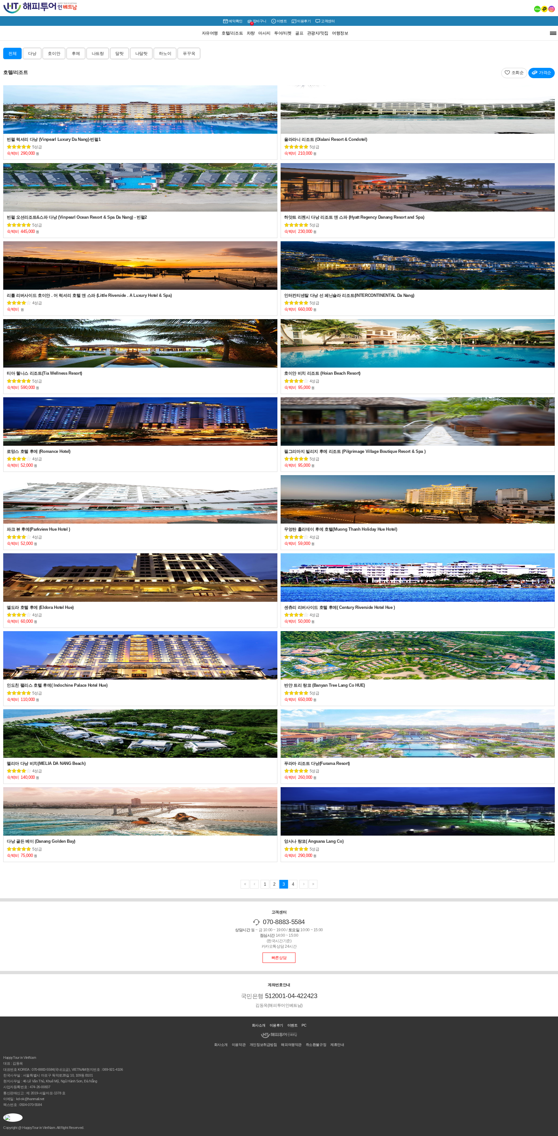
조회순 (518, 72)
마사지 (264, 33)
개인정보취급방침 (263, 1045)
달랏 (119, 53)
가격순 (545, 72)
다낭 (32, 53)
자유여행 (210, 33)
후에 (76, 53)
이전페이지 (313, 884)
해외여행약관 (291, 1045)
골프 (299, 33)
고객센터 (328, 21)
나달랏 (141, 53)
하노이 (165, 53)
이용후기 (304, 21)
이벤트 (282, 21)
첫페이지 (245, 884)
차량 (251, 33)
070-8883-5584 (284, 921)
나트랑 (98, 53)
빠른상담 (279, 957)
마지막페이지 (303, 884)
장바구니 (258, 22)
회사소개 (258, 1025)
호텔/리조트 (232, 33)
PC (304, 1025)
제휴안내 (337, 1045)
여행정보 (340, 33)
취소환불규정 (316, 1045)
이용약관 (238, 1045)
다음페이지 (254, 884)
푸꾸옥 (189, 53)
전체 (12, 53)
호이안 (54, 53)
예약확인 (235, 21)
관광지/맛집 (317, 33)
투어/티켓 (282, 33)
